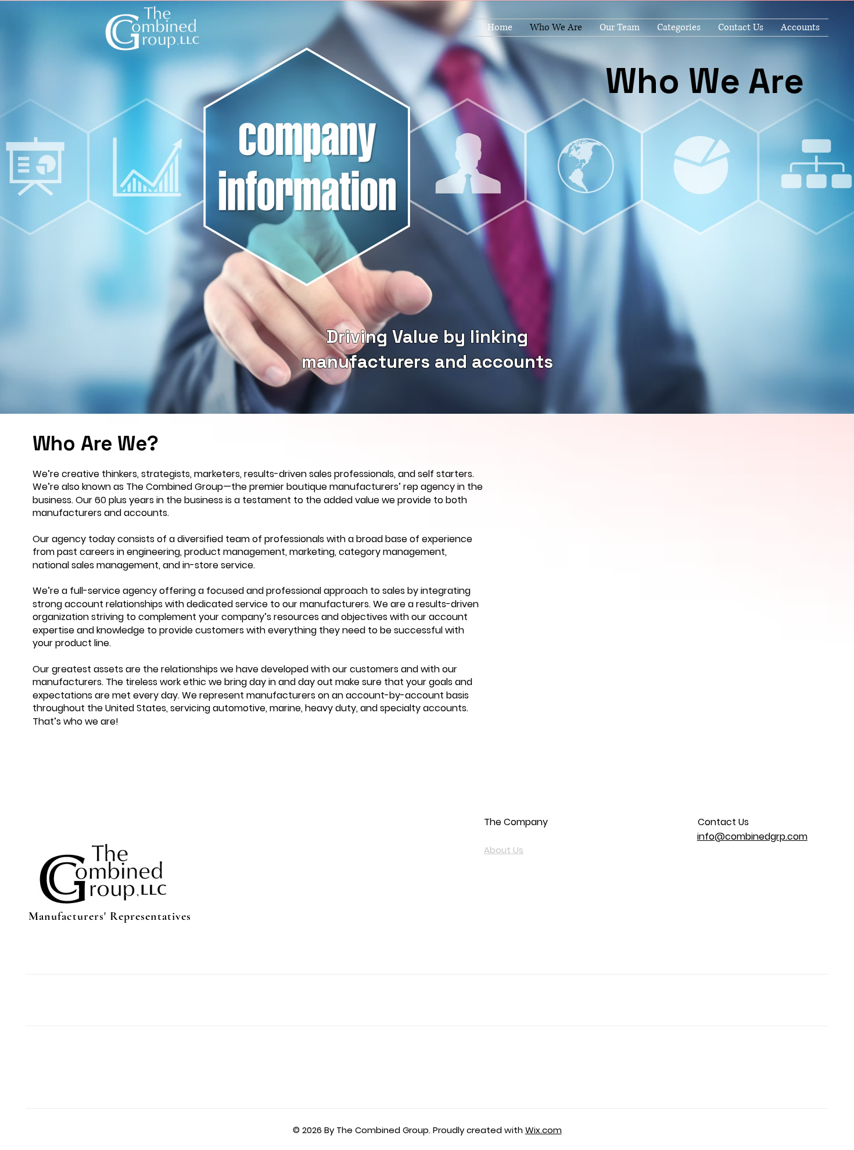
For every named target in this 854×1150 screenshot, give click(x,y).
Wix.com (543, 1130)
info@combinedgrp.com (752, 836)
